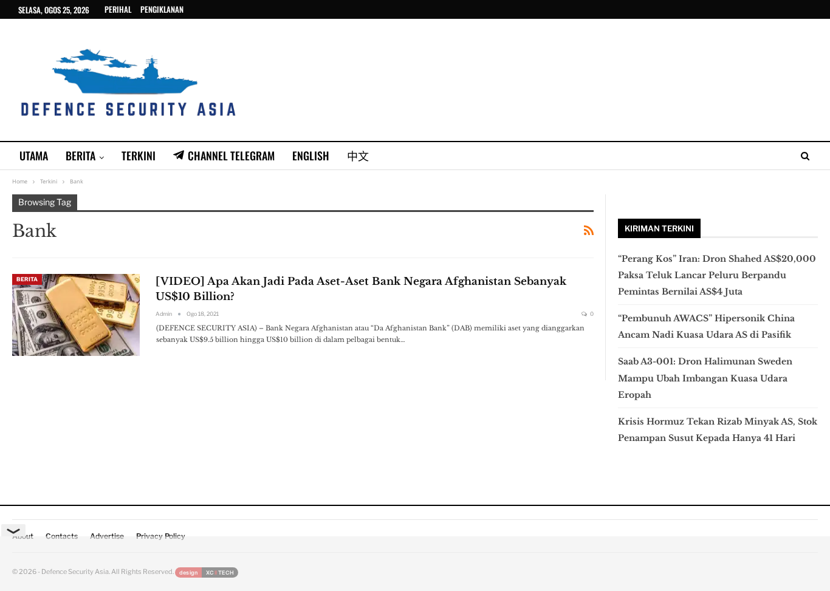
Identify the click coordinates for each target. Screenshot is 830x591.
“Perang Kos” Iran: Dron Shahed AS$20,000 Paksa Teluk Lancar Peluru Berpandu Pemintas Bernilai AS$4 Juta (717, 275)
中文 (358, 155)
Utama (33, 155)
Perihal (118, 9)
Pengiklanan (161, 9)
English (310, 155)
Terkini (139, 155)
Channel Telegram (231, 155)
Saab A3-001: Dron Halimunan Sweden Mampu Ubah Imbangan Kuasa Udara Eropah (705, 378)
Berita (80, 155)
